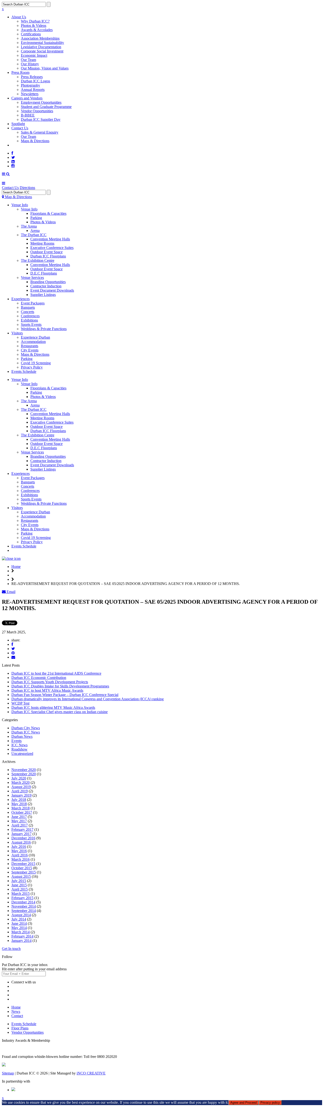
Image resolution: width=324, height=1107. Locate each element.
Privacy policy (270, 1102)
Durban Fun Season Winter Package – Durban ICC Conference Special (64, 695)
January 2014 (21, 941)
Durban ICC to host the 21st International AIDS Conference (56, 673)
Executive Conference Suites (52, 248)
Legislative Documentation (41, 47)
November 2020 (23, 770)
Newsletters (29, 94)
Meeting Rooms (42, 243)
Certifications (31, 34)
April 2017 (19, 825)
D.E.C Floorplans (43, 273)
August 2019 (21, 787)
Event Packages (33, 303)
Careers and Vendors (26, 98)
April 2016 (19, 855)
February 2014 (22, 936)
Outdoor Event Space (46, 252)
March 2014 (20, 932)
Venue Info (19, 205)
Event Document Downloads (52, 290)
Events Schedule (23, 371)
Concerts (27, 312)
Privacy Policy (32, 367)
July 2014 (18, 919)
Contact (17, 1016)
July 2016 (18, 847)
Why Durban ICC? (35, 21)
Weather (17, 550)
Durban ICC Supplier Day (40, 119)
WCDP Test (20, 703)
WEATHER (20, 145)
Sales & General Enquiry (39, 132)
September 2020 (23, 774)
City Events (29, 350)
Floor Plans (19, 1028)
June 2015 (19, 885)
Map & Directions (18, 197)
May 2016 (19, 851)
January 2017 (21, 834)
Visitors (17, 333)
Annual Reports (33, 90)
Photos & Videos (33, 25)
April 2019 (19, 791)
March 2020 (20, 782)
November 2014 (23, 906)
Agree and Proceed (243, 1102)
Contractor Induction (45, 286)
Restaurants (29, 346)
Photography (30, 85)
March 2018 (20, 808)
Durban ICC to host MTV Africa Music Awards (47, 690)
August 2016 (21, 842)
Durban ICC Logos (35, 81)
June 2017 (19, 817)
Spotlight (18, 124)
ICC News (19, 745)
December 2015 (23, 864)
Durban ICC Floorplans (48, 256)
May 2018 (19, 804)
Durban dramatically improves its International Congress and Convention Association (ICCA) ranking (87, 699)
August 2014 (21, 915)
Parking (36, 218)
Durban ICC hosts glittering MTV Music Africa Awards (53, 707)
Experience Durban (35, 337)
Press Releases (32, 77)
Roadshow (19, 749)
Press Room (20, 72)
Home (16, 567)
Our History (30, 64)
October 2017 (21, 812)
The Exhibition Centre (37, 260)
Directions (27, 188)
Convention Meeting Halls (50, 239)
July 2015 (18, 881)
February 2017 (22, 829)
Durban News (21, 736)
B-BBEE (28, 115)
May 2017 (19, 821)
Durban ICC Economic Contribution (38, 678)
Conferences (30, 316)
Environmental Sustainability (42, 43)
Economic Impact (34, 55)
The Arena (29, 226)
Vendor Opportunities (37, 111)
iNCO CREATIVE (91, 1073)
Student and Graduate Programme (46, 107)
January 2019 (21, 795)
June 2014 (19, 923)
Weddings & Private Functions (44, 329)
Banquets (28, 307)
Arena (35, 231)
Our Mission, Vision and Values (45, 68)
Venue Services (32, 278)
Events (16, 741)
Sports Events (31, 324)
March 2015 (20, 894)
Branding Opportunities (48, 282)
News (15, 1011)
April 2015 (19, 889)
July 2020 (18, 778)
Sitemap (8, 1073)
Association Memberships (40, 38)
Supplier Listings (43, 295)
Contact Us (19, 128)
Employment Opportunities (41, 102)
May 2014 (19, 928)
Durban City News (25, 728)
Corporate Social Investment (42, 51)
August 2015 (21, 876)
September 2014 (23, 911)
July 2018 (18, 800)
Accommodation (33, 342)
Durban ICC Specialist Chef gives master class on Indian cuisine (59, 712)
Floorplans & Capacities (48, 213)
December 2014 (23, 902)
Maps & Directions (35, 141)
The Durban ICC (33, 235)
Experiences (20, 299)
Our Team (28, 60)
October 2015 (21, 868)
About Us (18, 17)
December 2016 (23, 838)
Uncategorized (22, 754)
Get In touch (11, 949)
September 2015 (23, 872)
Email (10, 592)
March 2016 (20, 859)
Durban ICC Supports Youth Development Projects (49, 682)
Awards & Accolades (37, 30)
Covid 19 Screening (36, 363)
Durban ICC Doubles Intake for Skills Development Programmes (60, 686)
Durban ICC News (25, 732)
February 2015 (22, 898)
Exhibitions (29, 320)
